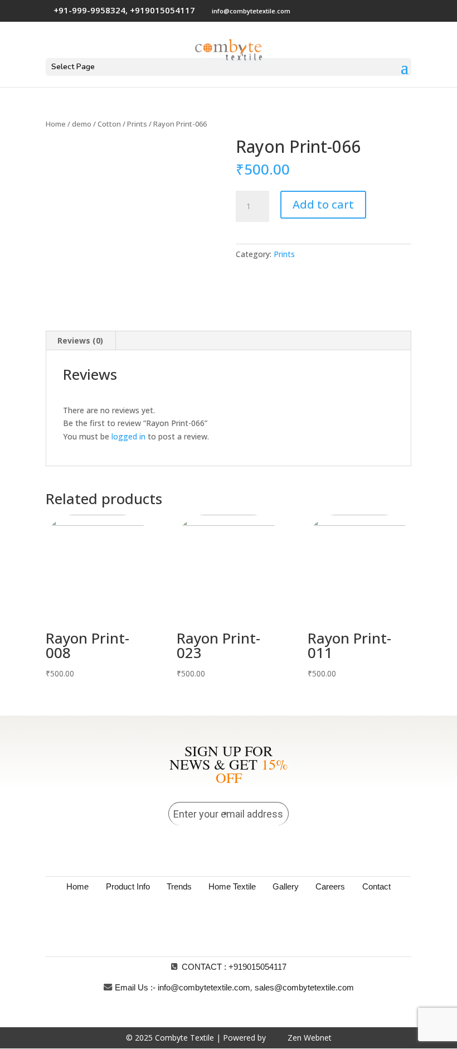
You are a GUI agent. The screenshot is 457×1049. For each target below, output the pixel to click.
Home (56, 124)
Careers (330, 886)
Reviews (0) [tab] (80, 340)
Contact (376, 886)
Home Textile (232, 886)
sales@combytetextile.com (304, 987)
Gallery (286, 886)
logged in (128, 436)
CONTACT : (204, 966)
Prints (137, 124)
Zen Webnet (310, 1037)
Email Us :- (135, 987)
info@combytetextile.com (204, 987)
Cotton (109, 124)
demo (81, 124)
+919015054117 (257, 966)
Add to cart (323, 204)
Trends (179, 886)
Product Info (128, 886)
